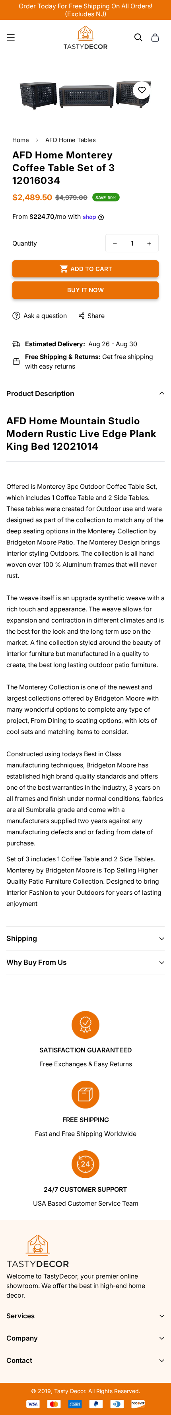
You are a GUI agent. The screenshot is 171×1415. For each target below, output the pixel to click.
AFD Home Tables (70, 140)
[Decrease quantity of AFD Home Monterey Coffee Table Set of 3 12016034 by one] (115, 243)
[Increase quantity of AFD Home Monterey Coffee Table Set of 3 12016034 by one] (149, 243)
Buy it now (85, 290)
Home (20, 140)
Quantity (24, 243)
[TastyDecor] (86, 37)
